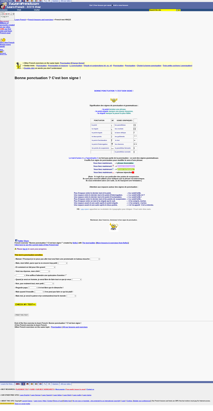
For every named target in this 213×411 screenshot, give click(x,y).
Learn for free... (7, 384)
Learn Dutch (67, 395)
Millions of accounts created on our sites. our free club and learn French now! (7, 28)
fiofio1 (75, 243)
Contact (2, 50)
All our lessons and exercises (75, 327)
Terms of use (57, 401)
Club (19, 10)
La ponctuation (75, 66)
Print (1, 52)
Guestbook (3, 53)
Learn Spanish (47, 395)
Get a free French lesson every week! (7, 45)
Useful (36, 10)
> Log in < (5, 16)
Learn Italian (57, 395)
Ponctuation (118, 66)
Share (26, 241)
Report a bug (3, 54)
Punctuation (65, 63)
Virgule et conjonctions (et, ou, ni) (98, 66)
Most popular (60, 389)
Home (1, 49)
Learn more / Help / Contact (43, 401)
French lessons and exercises (40, 20)
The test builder (88, 243)
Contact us (90, 389)
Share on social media (22, 404)
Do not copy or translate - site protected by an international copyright (96, 401)
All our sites (66, 384)
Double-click (29, 68)
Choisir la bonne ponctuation (149, 66)
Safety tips (67, 401)
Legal (123, 401)
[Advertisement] (113, 40)
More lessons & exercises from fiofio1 (112, 243)
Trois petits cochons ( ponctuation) (177, 66)
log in (25, 249)
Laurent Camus (27, 401)
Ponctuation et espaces (58, 66)
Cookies (129, 401)
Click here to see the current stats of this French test (36, 245)
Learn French (20, 20)
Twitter (20, 241)
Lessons (3, 10)
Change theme (77, 63)
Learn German (36, 395)
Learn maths (77, 395)
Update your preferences (141, 401)
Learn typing (87, 395)
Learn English (25, 395)
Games (55, 384)
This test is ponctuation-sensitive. (29, 255)
